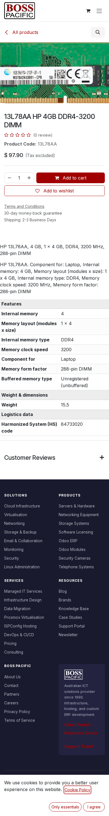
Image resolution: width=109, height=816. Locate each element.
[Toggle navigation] (99, 11)
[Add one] (29, 178)
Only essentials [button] (65, 806)
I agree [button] (94, 806)
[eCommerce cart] (88, 10)
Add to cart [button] (73, 178)
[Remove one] (9, 178)
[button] (98, 32)
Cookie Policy (77, 789)
